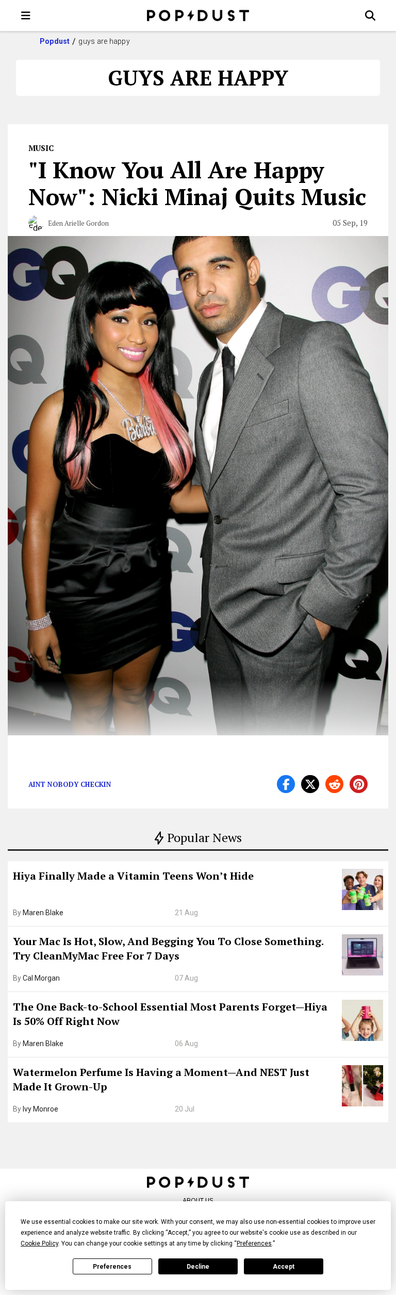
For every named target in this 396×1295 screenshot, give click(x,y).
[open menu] (25, 15)
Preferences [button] (254, 1243)
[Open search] (370, 15)
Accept (283, 1266)
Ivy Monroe (40, 1109)
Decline (198, 1266)
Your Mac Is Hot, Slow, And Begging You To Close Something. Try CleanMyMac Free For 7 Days (168, 948)
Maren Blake (43, 913)
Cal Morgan (41, 978)
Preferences (112, 1266)
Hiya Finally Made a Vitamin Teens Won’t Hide (133, 876)
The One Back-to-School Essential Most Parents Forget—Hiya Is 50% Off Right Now (170, 1014)
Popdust (55, 41)
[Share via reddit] (334, 784)
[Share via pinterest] (359, 784)
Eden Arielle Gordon (78, 223)
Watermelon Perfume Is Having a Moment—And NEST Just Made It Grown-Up (161, 1079)
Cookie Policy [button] (39, 1243)
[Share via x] (310, 784)
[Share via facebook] (286, 784)
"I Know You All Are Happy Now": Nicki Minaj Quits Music (197, 183)
